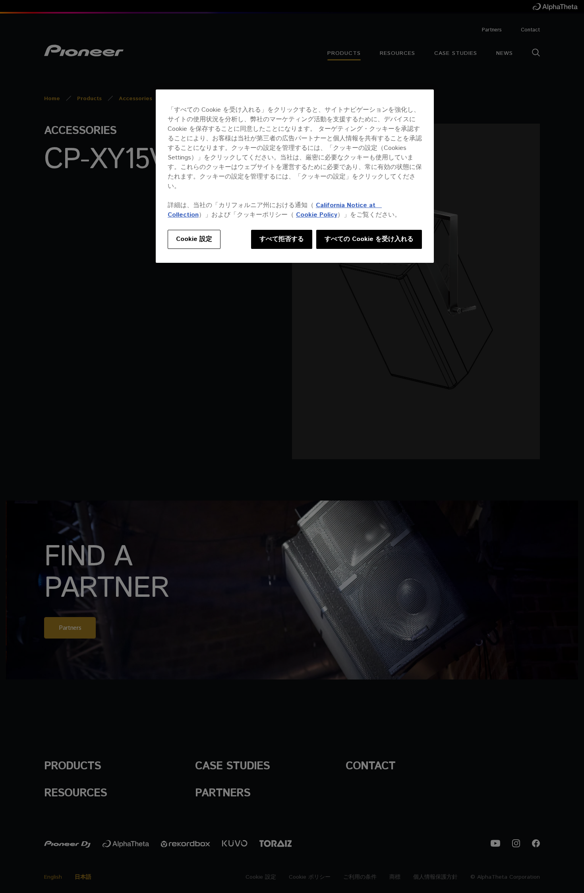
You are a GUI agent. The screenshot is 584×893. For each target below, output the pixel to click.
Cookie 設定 (194, 239)
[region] (295, 176)
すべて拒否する (281, 239)
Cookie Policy (316, 214)
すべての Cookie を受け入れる (369, 239)
